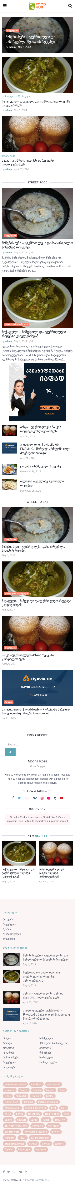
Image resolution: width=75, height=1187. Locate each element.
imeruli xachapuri (48, 1106)
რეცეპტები (12, 31)
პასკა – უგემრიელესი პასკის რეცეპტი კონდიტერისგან (15, 873)
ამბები (7, 1042)
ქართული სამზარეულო (16, 96)
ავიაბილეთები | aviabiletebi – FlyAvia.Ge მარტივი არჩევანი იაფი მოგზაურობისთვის (45, 449)
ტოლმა (59, 1147)
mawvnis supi (12, 1112)
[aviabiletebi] (37, 391)
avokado (10, 1094)
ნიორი (56, 1135)
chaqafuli (21, 1100)
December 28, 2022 (30, 471)
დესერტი (8, 1051)
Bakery (24, 1094)
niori (63, 1112)
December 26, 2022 (30, 490)
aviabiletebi (9, 942)
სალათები (9, 1071)
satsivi (8, 1123)
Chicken (36, 1100)
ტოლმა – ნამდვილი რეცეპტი (41, 466)
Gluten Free (11, 1106)
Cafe (62, 1094)
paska (19, 1118)
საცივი (33, 1147)
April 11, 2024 (27, 458)
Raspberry (34, 1118)
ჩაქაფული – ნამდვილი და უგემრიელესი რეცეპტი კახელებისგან (41, 980)
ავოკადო (60, 1123)
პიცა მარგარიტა (14, 1147)
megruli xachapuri (35, 1112)
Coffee (50, 1100)
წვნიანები (45, 1056)
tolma (34, 1123)
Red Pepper (52, 1118)
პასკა (22, 1141)
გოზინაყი (53, 1129)
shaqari (21, 1123)
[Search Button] (10, 752)
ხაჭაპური (41, 1153)
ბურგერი (37, 1129)
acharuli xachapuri (15, 1088)
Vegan (46, 1123)
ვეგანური (8, 1056)
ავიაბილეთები (12, 937)
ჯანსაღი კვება (48, 1066)
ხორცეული (46, 1061)
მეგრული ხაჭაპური (35, 1135)
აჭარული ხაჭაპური (16, 1129)
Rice (66, 1118)
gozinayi (28, 1106)
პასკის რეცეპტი (40, 1141)
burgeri (50, 1094)
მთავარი (8, 923)
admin (12, 47)
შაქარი (9, 1153)
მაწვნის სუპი (12, 1135)
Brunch (37, 1094)
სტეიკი (46, 1147)
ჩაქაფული (24, 1153)
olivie (8, 1118)
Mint (53, 1112)
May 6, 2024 (24, 47)
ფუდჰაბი (16, 1183)
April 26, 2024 (21, 169)
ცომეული (45, 1051)
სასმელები (46, 1042)
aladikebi (36, 1088)
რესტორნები (10, 1061)
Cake (8, 1100)
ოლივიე (9, 1141)
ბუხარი (7, 933)
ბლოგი (8, 702)
